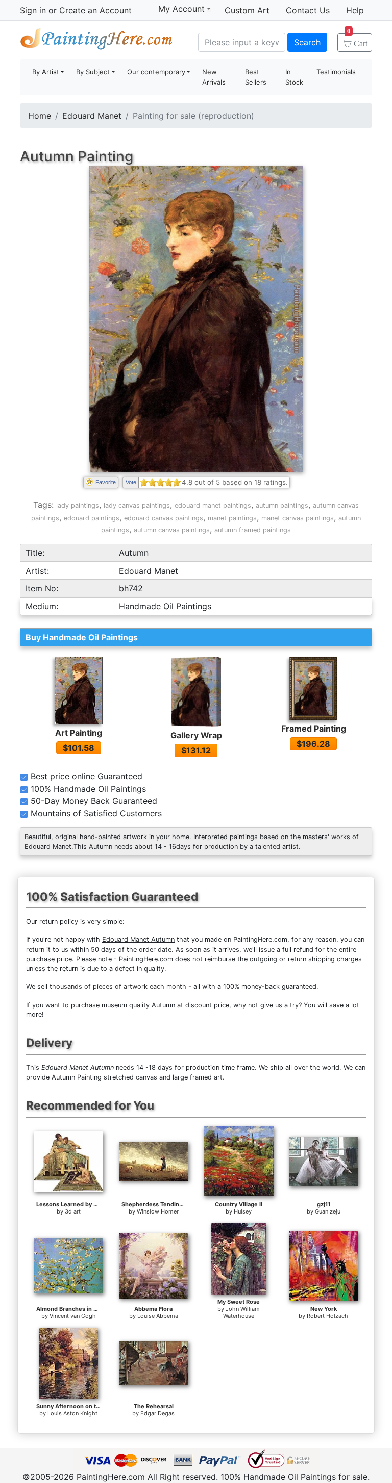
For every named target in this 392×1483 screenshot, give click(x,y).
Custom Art (247, 10)
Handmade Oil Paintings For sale (96, 41)
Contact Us (308, 10)
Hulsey (243, 1211)
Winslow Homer (158, 1211)
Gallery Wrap (196, 735)
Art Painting (78, 732)
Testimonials (336, 72)
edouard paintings (91, 518)
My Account (181, 8)
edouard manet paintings (213, 505)
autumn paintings (282, 505)
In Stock (294, 77)
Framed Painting (313, 728)
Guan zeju (327, 1211)
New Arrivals (214, 77)
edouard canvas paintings (163, 518)
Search (307, 42)
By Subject (93, 72)
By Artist (45, 72)
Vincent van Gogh (73, 1315)
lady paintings (77, 505)
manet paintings (232, 518)
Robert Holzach (327, 1315)
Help (355, 10)
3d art (73, 1211)
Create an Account (95, 10)
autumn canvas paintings (172, 530)
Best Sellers (255, 77)
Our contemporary (156, 72)
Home (39, 116)
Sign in (33, 10)
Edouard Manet (91, 116)
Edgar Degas (157, 1413)
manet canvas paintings (297, 518)
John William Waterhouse (241, 1312)
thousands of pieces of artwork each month (118, 986)
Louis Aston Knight (72, 1413)
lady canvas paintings (137, 505)
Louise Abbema (157, 1315)
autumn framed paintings (252, 530)
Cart (357, 40)
